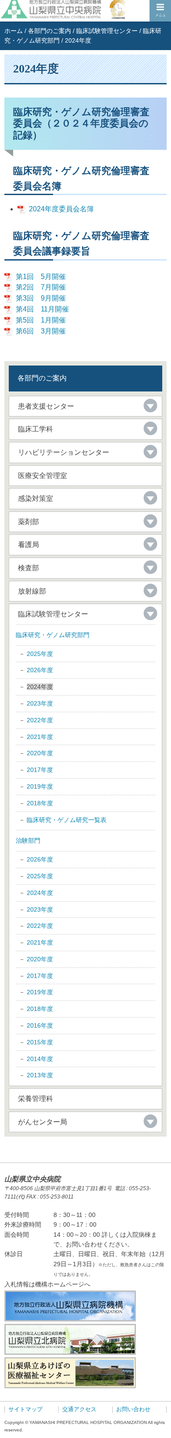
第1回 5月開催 (41, 276)
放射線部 (32, 591)
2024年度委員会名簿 (61, 209)
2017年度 (40, 769)
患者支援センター (46, 406)
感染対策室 (35, 498)
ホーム (13, 30)
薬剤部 (28, 521)
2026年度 (40, 670)
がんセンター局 (42, 1122)
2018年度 (40, 803)
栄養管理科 (35, 1098)
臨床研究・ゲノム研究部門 (52, 634)
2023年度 (40, 703)
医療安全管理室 (42, 475)
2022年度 (40, 720)
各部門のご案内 (49, 30)
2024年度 (40, 892)
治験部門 (28, 840)
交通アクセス (79, 1409)
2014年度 (40, 1058)
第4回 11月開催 (42, 309)
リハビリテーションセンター (63, 452)
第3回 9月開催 (41, 298)
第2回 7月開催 (41, 287)
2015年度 (40, 1042)
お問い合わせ (133, 1409)
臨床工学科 (35, 429)
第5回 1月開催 (41, 320)
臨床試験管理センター (107, 30)
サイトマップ (25, 1409)
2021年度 (40, 736)
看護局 (28, 544)
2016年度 (40, 1025)
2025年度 (40, 653)
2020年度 (40, 753)
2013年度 (40, 1075)
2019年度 (40, 786)
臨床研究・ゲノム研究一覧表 (67, 819)
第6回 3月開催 (41, 331)
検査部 (28, 568)
